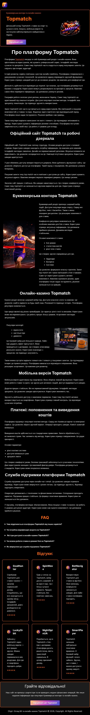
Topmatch (19, 59)
